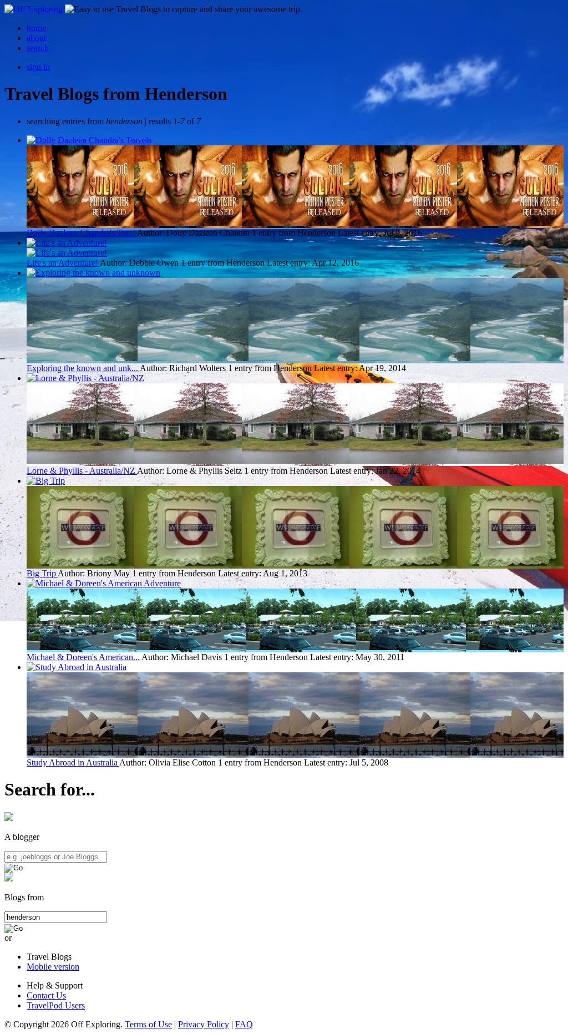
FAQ (244, 1024)
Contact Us (46, 995)
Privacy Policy (203, 1024)
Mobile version (53, 966)
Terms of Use (148, 1024)
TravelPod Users (56, 1005)
